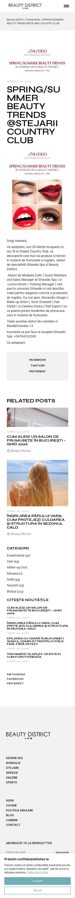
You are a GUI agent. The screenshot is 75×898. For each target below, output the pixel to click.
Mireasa (12, 573)
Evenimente (33, 19)
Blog (10, 815)
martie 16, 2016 (19, 81)
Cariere (12, 820)
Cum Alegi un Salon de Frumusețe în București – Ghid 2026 (36, 440)
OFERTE (11, 782)
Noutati (12, 585)
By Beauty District (19, 450)
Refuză (37, 890)
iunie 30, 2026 (18, 432)
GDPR (10, 800)
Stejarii (12, 768)
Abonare (62, 852)
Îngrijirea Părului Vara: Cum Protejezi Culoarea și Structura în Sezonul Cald (36, 521)
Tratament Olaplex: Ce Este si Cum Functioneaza (34, 655)
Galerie (11, 777)
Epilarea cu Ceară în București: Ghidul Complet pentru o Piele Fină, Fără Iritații (35, 641)
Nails (10, 579)
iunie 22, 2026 (18, 661)
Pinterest (15, 683)
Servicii (12, 772)
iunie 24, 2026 (18, 648)
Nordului (13, 763)
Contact (13, 825)
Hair (10, 561)
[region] (37, 875)
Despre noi (14, 758)
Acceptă (37, 880)
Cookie (11, 805)
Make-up (13, 567)
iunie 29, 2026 (18, 511)
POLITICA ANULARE (19, 810)
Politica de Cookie (37, 872)
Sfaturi (11, 591)
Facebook (15, 678)
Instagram (16, 674)
